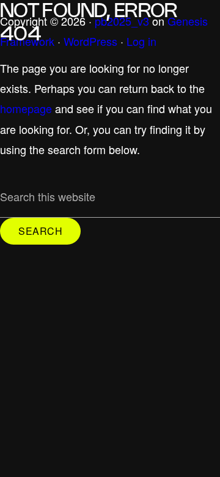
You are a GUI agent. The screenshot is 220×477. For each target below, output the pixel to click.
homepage (26, 108)
